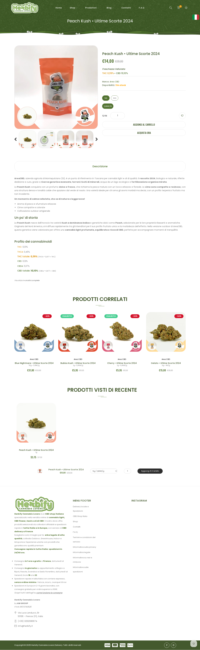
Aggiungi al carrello (144, 124)
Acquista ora (144, 133)
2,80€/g (108, 106)
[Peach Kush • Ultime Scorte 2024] (27, 139)
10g (114, 98)
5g (106, 98)
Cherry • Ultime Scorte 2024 (122, 363)
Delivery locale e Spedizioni (81, 508)
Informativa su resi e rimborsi (82, 559)
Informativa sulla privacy (84, 547)
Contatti (76, 526)
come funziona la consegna (49, 592)
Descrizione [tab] (100, 166)
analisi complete (32, 280)
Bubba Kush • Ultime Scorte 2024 (78, 363)
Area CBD (114, 81)
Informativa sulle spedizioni (81, 569)
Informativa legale (81, 552)
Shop (75, 521)
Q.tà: (104, 115)
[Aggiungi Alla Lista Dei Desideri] (182, 115)
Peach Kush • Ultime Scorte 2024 (36, 450)
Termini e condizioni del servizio (84, 539)
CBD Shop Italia (80, 516)
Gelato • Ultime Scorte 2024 (166, 363)
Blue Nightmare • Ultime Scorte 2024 (34, 363)
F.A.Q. (75, 532)
